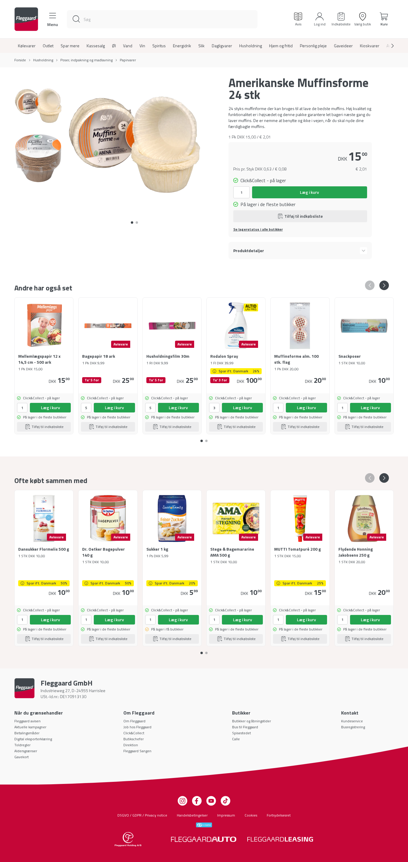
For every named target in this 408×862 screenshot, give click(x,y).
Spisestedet (241, 733)
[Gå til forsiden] (26, 19)
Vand (127, 46)
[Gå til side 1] (136, 222)
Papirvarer (128, 60)
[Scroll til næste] (388, 46)
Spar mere (70, 46)
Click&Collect (133, 733)
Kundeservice (352, 721)
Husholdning (250, 46)
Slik (201, 46)
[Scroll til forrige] (370, 285)
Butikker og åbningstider (251, 721)
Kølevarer (27, 46)
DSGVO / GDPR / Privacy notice (142, 815)
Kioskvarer (369, 46)
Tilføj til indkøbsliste (303, 216)
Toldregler (22, 745)
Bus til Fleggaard (245, 727)
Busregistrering (353, 727)
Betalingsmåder (26, 733)
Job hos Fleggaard (137, 727)
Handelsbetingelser (192, 815)
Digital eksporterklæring (33, 739)
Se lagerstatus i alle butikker (258, 229)
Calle (236, 739)
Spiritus (159, 46)
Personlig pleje (313, 46)
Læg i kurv (309, 192)
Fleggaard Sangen (137, 751)
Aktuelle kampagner (30, 727)
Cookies (251, 815)
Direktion (130, 745)
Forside (20, 60)
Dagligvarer (222, 46)
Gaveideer (343, 46)
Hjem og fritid (281, 46)
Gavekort (21, 757)
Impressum (226, 815)
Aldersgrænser (25, 751)
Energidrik (182, 46)
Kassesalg (96, 46)
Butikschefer (133, 739)
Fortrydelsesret (279, 815)
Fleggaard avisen (27, 721)
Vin (142, 46)
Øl (114, 46)
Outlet (48, 46)
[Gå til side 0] (132, 222)
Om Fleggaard (134, 721)
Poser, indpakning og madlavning (86, 60)
